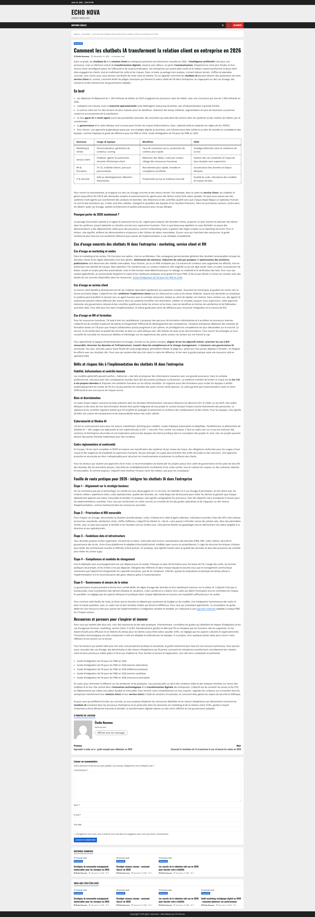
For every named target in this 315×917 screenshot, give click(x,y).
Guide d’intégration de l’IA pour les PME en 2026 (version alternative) (112, 665)
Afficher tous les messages (111, 732)
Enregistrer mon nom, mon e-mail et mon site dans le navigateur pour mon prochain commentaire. (122, 834)
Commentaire (81, 770)
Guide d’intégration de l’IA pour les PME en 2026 (173, 133)
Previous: (103, 747)
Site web (78, 824)
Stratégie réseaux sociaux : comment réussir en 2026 (133, 868)
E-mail (77, 814)
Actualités (78, 43)
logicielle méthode (206, 608)
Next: (206, 747)
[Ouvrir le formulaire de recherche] (223, 25)
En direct (238, 25)
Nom (77, 805)
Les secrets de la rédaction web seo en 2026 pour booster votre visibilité (179, 868)
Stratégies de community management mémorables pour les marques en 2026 (91, 868)
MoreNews (166, 914)
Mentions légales (79, 25)
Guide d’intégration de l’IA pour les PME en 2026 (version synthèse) (111, 673)
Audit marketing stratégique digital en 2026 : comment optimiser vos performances (221, 900)
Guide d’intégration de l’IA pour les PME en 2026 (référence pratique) (112, 669)
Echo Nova (85, 11)
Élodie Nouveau (82, 56)
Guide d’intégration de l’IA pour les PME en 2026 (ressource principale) (113, 677)
